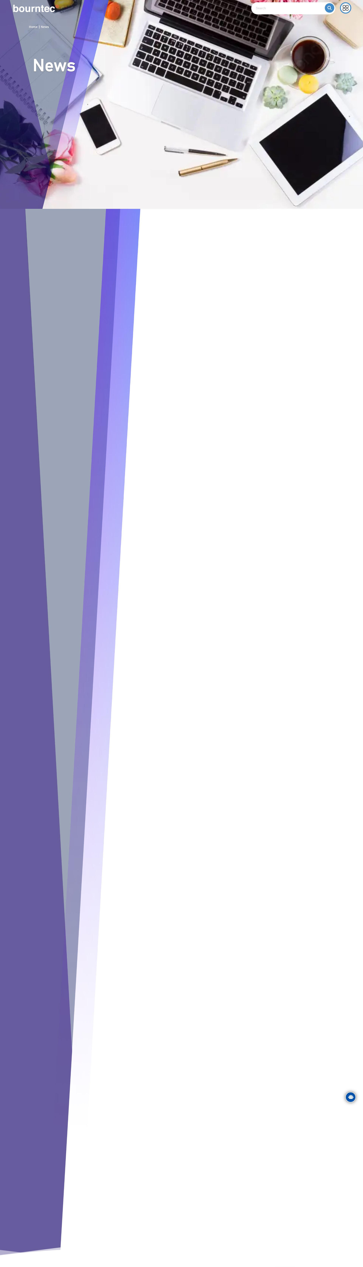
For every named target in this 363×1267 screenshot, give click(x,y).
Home (33, 27)
